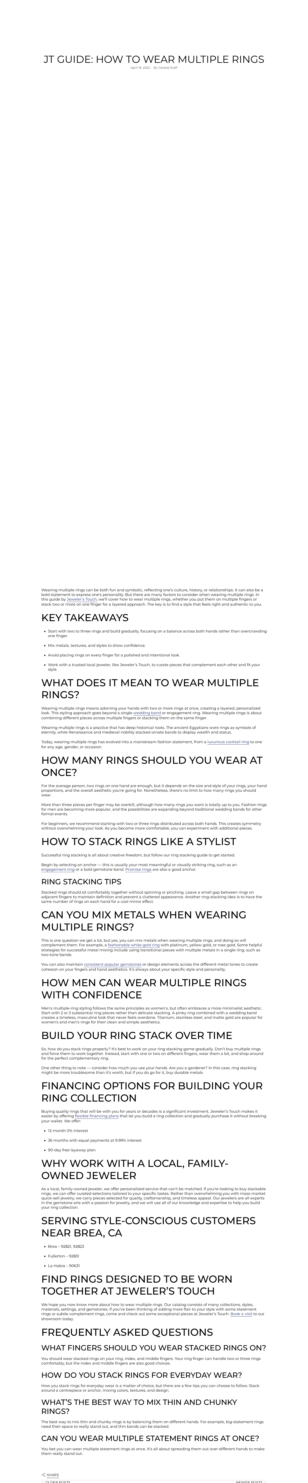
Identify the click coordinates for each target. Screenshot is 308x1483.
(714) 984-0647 (21, 14)
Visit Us (39, 14)
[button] (88, 39)
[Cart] (295, 29)
